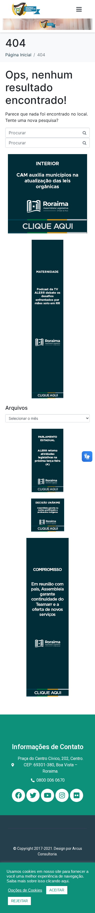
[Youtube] (47, 795)
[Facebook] (18, 795)
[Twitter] (33, 795)
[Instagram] (62, 795)
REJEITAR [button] (19, 901)
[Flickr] (76, 795)
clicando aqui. (57, 881)
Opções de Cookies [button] (25, 890)
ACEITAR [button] (56, 890)
